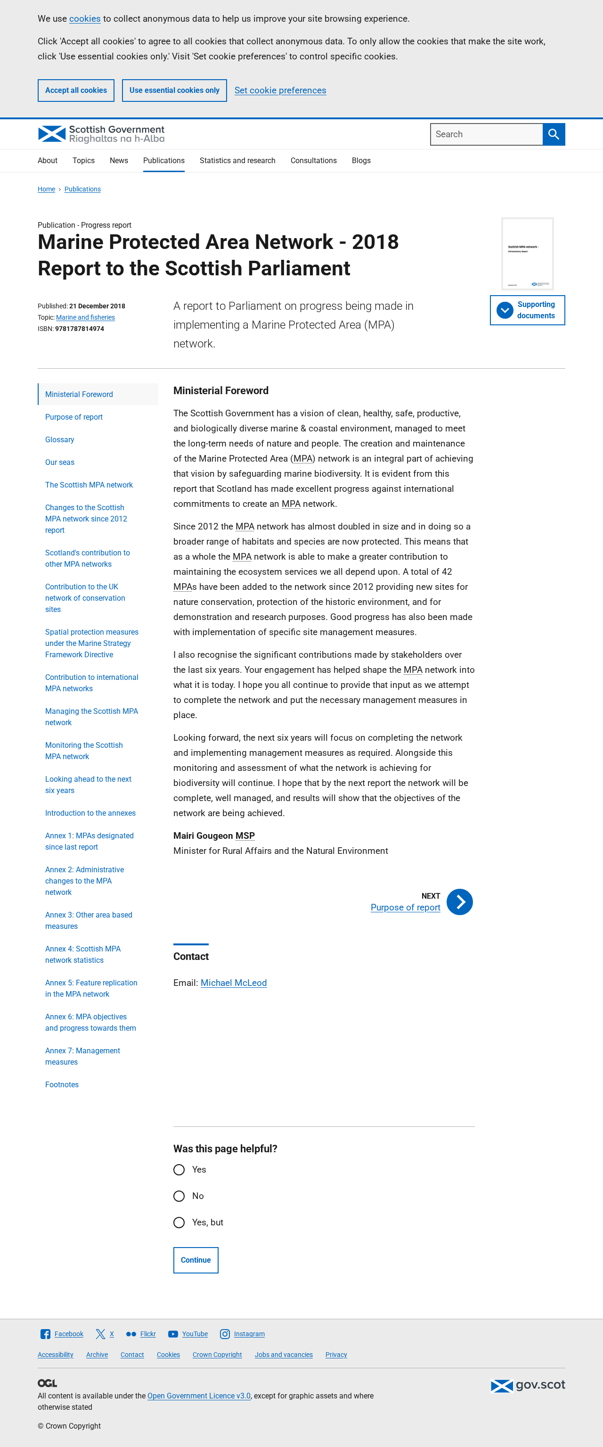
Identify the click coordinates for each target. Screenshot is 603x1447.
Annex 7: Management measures (82, 1056)
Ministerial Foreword (79, 394)
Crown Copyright (217, 1354)
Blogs (361, 160)
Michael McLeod (234, 982)
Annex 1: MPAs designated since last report (89, 841)
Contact (132, 1354)
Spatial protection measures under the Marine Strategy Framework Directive (92, 643)
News (119, 160)
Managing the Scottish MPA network (91, 717)
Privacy (336, 1354)
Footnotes (62, 1084)
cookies (85, 18)
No (198, 1196)
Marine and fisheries (85, 317)
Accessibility (55, 1354)
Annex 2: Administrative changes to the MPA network (84, 881)
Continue (196, 1260)
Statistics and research (238, 160)
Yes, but (207, 1222)
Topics (84, 160)
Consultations (314, 160)
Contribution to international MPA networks (92, 683)
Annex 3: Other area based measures (88, 920)
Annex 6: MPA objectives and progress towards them (90, 1022)
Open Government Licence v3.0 (199, 1395)
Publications (164, 160)
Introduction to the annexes (90, 813)
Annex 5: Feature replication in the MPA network (91, 988)
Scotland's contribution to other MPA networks (87, 558)
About (47, 160)
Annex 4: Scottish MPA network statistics (83, 954)
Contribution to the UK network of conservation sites (85, 598)
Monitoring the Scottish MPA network (84, 751)
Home (46, 189)
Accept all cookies (76, 90)
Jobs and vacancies (284, 1354)
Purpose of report (74, 417)
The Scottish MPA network (89, 484)
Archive (97, 1354)
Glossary (59, 439)
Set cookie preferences (280, 90)
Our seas (59, 462)
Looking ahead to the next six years (88, 785)
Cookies (168, 1354)
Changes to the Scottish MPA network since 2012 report (86, 519)
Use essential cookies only (175, 90)
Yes (199, 1169)
